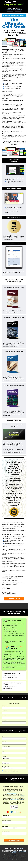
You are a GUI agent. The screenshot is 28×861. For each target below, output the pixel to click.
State (3, 761)
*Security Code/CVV (6, 831)
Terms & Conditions (14, 799)
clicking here (22, 795)
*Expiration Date (6, 826)
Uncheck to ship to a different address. (10, 771)
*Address (4, 736)
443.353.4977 (18, 11)
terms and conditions (13, 857)
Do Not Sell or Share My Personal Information (19, 852)
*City (3, 751)
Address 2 (4, 741)
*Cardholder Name (6, 815)
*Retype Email (5, 720)
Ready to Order (14, 598)
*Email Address (5, 716)
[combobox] (14, 738)
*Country (4, 756)
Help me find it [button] (4, 835)
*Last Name (4, 711)
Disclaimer (14, 854)
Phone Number (5, 766)
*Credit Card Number (7, 820)
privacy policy (6, 857)
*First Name (4, 706)
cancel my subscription (12, 793)
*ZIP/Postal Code (6, 746)
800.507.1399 (10, 11)
